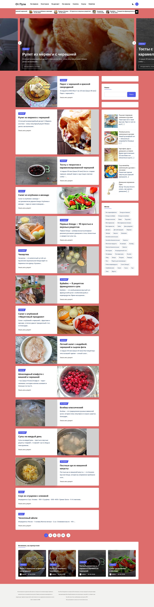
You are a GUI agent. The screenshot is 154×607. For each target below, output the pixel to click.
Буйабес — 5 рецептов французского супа (81, 11)
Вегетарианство (110, 226)
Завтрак (108, 233)
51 (63, 535)
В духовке (127, 219)
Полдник (121, 257)
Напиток (124, 247)
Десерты (108, 229)
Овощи (114, 257)
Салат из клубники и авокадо (33, 195)
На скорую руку (119, 254)
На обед (131, 243)
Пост (107, 261)
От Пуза (21, 4)
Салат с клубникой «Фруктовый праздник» (116, 11)
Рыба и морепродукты (111, 264)
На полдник (109, 250)
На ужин (129, 254)
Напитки (25, 49)
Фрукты (114, 271)
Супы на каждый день (30, 436)
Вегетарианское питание (124, 223)
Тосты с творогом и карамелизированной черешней (88, 568)
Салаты (21, 191)
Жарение (129, 229)
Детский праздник (118, 229)
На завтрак (123, 243)
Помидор (129, 257)
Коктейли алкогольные (112, 236)
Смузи (119, 268)
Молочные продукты (111, 243)
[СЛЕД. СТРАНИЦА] (68, 535)
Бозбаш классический (71, 407)
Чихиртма (58, 11)
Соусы (21, 492)
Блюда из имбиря (110, 216)
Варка (120, 219)
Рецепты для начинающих (119, 261)
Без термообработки (111, 212)
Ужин (107, 271)
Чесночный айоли (27, 518)
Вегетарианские (110, 223)
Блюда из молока (110, 219)
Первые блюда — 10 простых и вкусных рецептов (32, 11)
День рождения (128, 226)
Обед (107, 257)
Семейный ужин (110, 268)
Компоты (125, 240)
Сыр (132, 268)
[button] (32, 66)
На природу (109, 254)
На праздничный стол (121, 250)
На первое (64, 220)
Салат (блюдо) (125, 264)
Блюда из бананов (125, 212)
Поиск (106, 88)
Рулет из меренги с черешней (49, 54)
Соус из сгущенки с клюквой (33, 496)
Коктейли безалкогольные (113, 240)
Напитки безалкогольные (112, 247)
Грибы (119, 226)
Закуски (115, 233)
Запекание (124, 233)
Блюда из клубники (123, 216)
